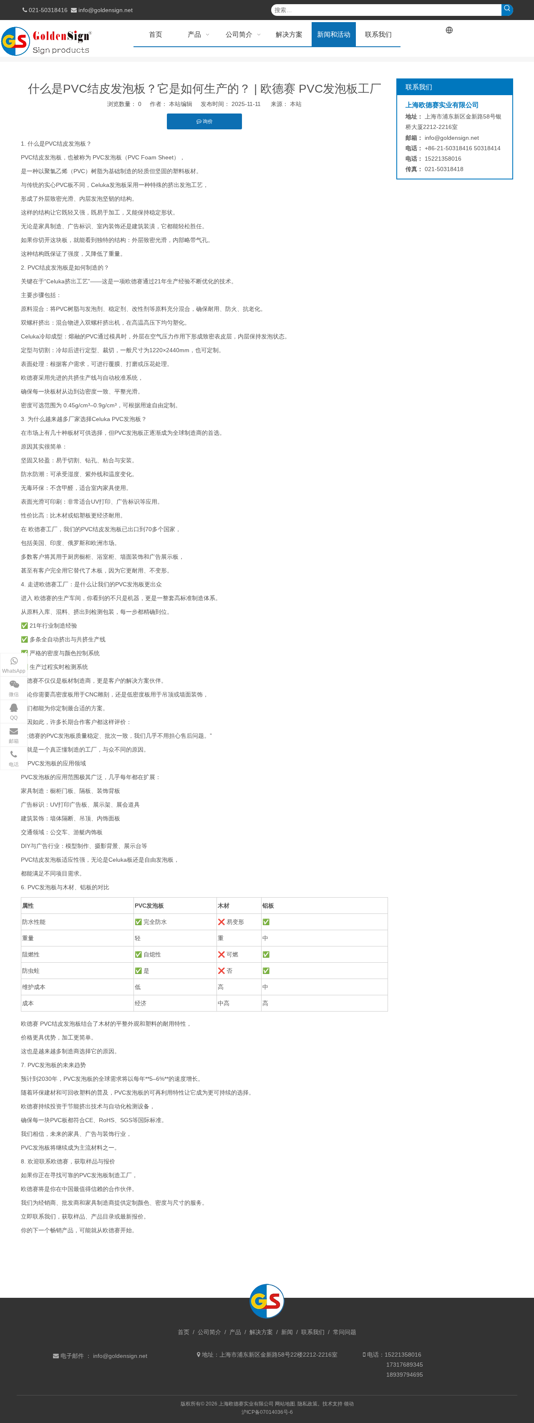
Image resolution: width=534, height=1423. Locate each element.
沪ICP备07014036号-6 (267, 1412)
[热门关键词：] (507, 10)
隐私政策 (307, 1404)
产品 (235, 1332)
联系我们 (313, 1332)
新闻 (287, 1332)
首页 (183, 1332)
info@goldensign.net (105, 10)
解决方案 (261, 1332)
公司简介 (209, 1332)
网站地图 (285, 1404)
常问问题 (344, 1332)
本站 (296, 104)
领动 (349, 1404)
